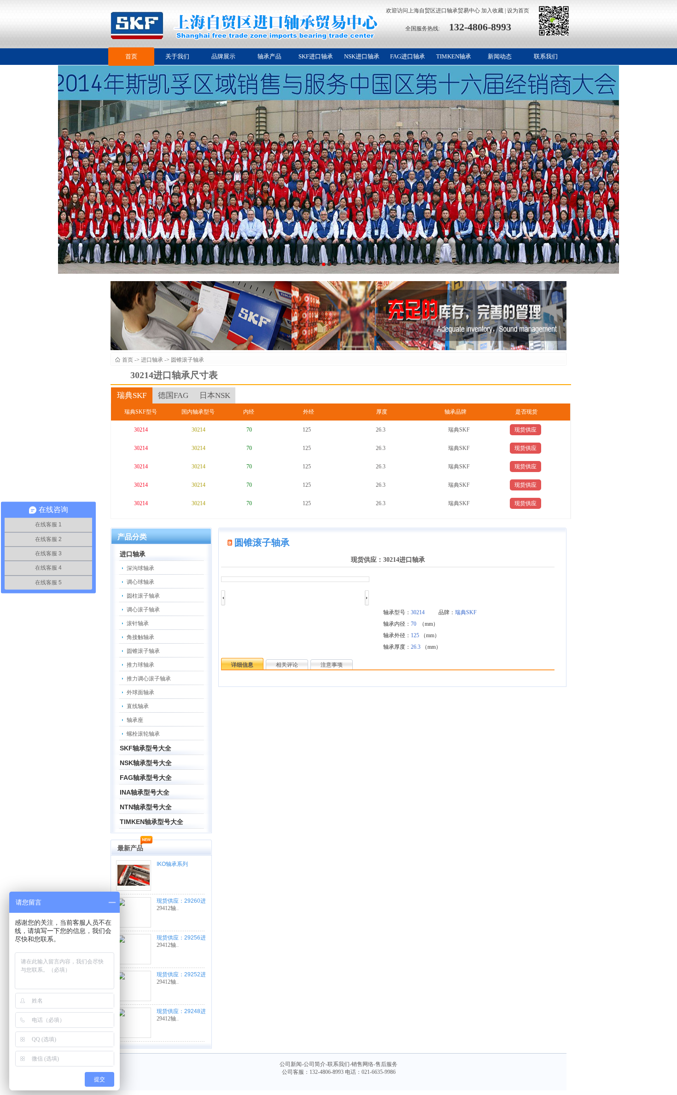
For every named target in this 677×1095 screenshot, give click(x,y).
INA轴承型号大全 (144, 792)
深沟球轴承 (140, 568)
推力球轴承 (140, 665)
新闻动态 (500, 56)
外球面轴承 (140, 692)
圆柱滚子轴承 (143, 596)
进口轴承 (152, 360)
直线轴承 (138, 706)
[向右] (367, 598)
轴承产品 (269, 56)
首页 (131, 56)
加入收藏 (492, 10)
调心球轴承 (140, 582)
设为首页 (518, 10)
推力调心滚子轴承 (149, 678)
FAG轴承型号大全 (146, 777)
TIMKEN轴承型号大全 (151, 821)
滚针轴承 (138, 623)
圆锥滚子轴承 (187, 360)
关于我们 (177, 56)
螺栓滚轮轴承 (143, 734)
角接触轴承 (140, 637)
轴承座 (135, 720)
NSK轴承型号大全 (146, 762)
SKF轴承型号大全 (145, 748)
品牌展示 (223, 56)
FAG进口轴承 (407, 56)
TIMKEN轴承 (453, 56)
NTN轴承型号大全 (146, 807)
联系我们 (546, 56)
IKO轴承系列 (172, 864)
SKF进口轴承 (315, 56)
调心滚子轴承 (143, 609)
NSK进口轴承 (361, 56)
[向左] (223, 598)
